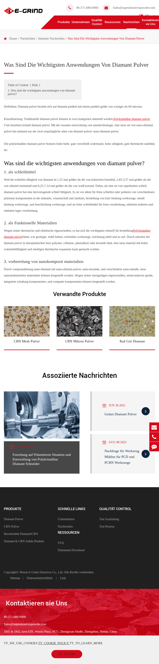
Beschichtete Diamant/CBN (21, 533)
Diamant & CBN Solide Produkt (24, 541)
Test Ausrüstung (109, 519)
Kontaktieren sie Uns (150, 22)
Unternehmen (81, 22)
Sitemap (15, 578)
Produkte (64, 22)
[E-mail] (154, 427)
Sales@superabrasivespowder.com (134, 7)
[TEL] (154, 437)
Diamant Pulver (13, 519)
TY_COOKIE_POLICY (54, 643)
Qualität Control (97, 22)
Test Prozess (106, 526)
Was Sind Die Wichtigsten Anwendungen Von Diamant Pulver (106, 38)
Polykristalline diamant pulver (131, 119)
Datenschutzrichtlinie (40, 578)
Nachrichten (131, 22)
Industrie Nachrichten (51, 38)
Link (63, 578)
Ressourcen (113, 22)
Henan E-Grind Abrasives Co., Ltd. (42, 572)
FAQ (61, 542)
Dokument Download (71, 550)
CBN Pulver (11, 526)
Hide (35, 85)
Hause (13, 38)
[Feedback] (154, 446)
